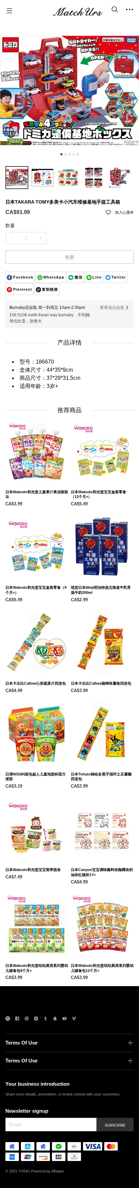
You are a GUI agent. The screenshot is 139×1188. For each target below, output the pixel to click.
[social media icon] (7, 1019)
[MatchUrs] (77, 10)
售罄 (69, 257)
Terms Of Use (21, 1043)
